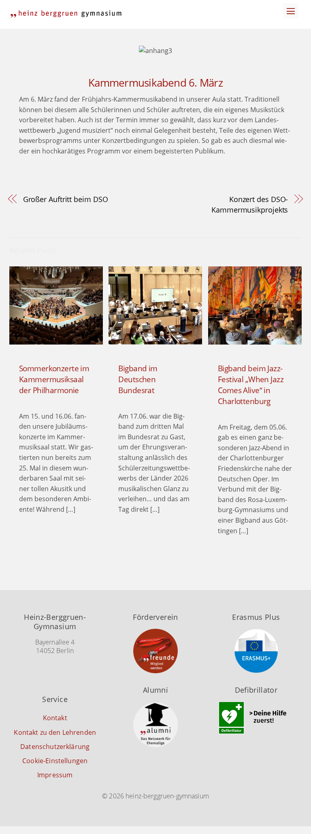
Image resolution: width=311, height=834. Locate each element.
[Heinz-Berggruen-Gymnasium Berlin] (66, 14)
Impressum (54, 774)
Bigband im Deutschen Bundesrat (137, 379)
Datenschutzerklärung (54, 746)
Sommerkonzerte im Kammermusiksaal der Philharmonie (54, 379)
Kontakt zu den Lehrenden (55, 732)
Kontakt (55, 717)
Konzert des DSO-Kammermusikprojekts (249, 204)
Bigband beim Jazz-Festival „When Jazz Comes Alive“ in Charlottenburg (250, 384)
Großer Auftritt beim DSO (65, 199)
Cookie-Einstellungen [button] (54, 760)
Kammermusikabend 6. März (155, 83)
